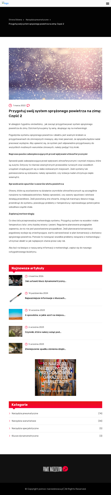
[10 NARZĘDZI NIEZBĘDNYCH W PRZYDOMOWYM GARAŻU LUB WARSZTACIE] (55, 377)
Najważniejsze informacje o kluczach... (45, 298)
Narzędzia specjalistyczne (57, 428)
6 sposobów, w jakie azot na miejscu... (45, 315)
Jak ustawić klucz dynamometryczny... (45, 281)
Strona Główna (15, 20)
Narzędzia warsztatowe (57, 421)
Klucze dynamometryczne (57, 436)
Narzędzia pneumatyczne (37, 20)
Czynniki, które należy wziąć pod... (43, 332)
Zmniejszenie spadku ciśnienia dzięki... (45, 349)
